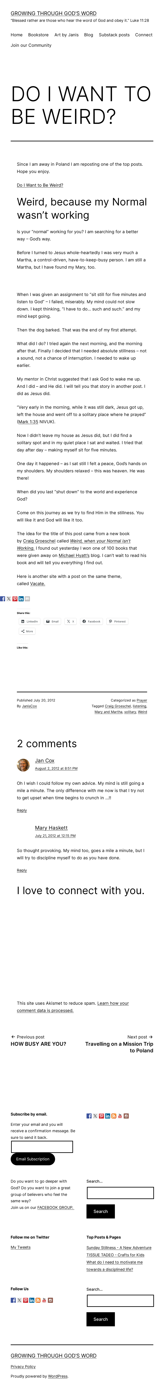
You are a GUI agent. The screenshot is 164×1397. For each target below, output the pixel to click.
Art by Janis (66, 34)
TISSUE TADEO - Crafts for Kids (115, 1255)
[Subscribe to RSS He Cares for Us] (113, 1116)
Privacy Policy (23, 1366)
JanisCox (29, 706)
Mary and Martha (108, 712)
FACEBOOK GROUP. (55, 1207)
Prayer (142, 700)
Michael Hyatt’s (74, 555)
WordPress (57, 1376)
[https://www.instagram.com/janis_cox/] (126, 1116)
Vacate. (37, 583)
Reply (22, 810)
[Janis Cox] (21, 598)
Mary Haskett (51, 828)
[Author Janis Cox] (2, 598)
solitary (130, 712)
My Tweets (21, 1247)
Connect (143, 34)
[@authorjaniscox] (8, 598)
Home (17, 34)
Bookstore (38, 34)
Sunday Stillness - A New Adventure (118, 1247)
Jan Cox (44, 760)
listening (139, 706)
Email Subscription (33, 1159)
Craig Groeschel (39, 540)
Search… (94, 1181)
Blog (88, 34)
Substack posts (114, 34)
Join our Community (31, 45)
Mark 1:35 (28, 421)
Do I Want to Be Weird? (40, 185)
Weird (142, 712)
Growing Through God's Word (54, 13)
